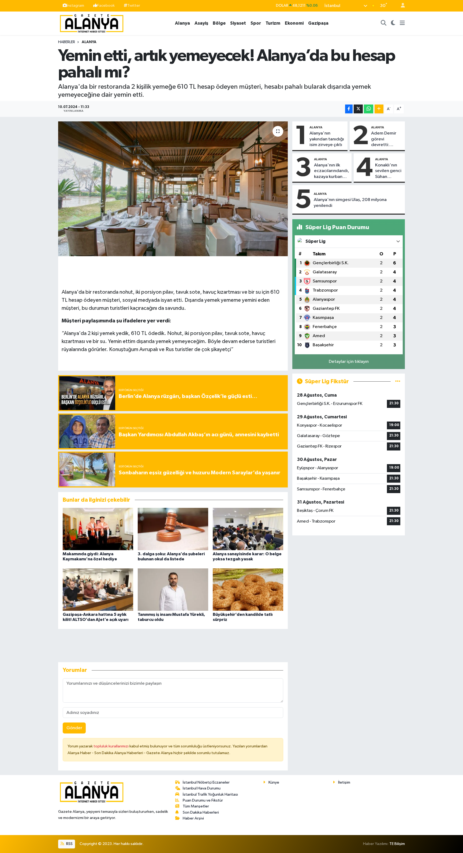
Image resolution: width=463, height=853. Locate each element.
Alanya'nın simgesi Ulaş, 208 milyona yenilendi (350, 203)
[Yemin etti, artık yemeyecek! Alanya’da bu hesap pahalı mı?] (173, 188)
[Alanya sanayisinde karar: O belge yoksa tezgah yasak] (248, 529)
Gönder (74, 728)
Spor (256, 23)
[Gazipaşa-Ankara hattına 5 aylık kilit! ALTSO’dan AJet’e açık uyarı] (98, 589)
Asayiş (201, 23)
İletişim (344, 782)
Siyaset (238, 23)
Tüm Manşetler (196, 806)
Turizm (273, 23)
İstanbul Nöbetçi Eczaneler (206, 782)
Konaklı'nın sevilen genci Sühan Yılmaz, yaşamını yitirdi (388, 171)
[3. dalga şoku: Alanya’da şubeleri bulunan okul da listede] (173, 529)
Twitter (133, 5)
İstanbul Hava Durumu (202, 788)
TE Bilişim (397, 844)
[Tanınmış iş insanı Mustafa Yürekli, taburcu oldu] (173, 589)
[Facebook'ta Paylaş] (349, 109)
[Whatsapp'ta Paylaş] (368, 109)
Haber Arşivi (193, 818)
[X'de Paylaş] (358, 109)
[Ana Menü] (402, 23)
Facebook (106, 5)
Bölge (219, 23)
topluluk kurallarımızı (111, 746)
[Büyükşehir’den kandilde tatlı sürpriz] (248, 589)
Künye (273, 782)
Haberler (66, 42)
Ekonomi (294, 23)
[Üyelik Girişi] (400, 6)
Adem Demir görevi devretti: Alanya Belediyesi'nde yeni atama (386, 139)
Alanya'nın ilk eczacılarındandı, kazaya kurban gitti (331, 171)
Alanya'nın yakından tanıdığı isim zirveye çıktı (326, 139)
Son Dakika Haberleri (201, 812)
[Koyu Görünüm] (393, 23)
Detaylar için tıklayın (349, 361)
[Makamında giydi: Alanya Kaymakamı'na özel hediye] (98, 529)
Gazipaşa (318, 23)
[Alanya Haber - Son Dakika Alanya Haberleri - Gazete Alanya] (91, 22)
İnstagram (75, 5)
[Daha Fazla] (379, 109)
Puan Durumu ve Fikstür (203, 800)
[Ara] (384, 23)
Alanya (182, 23)
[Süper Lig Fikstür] (397, 381)
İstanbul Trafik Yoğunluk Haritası (210, 794)
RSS (69, 844)
